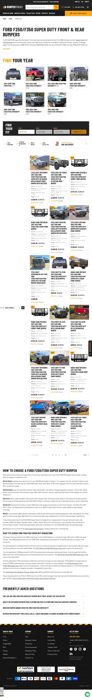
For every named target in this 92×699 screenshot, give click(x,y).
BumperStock (12, 686)
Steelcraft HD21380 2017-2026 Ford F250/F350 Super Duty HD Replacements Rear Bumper (39, 421)
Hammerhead (7, 42)
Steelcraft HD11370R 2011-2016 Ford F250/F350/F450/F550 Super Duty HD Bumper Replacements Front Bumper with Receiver (59, 227)
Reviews (38, 13)
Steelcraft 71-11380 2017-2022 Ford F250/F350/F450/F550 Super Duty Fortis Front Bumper (58, 372)
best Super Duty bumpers (34, 529)
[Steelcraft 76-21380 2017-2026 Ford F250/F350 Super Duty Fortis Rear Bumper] (59, 262)
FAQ (26, 637)
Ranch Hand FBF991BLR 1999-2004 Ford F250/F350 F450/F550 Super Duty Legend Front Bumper (59, 421)
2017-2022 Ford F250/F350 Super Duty (70, 555)
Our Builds (52, 13)
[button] (2, 691)
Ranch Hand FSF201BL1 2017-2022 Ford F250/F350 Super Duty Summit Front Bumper (39, 325)
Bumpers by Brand (8, 13)
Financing (28, 644)
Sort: (2, 308)
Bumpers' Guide (30, 640)
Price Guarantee (31, 647)
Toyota (5, 651)
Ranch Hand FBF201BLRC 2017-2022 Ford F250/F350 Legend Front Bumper (39, 225)
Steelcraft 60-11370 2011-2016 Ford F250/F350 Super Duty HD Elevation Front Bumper (58, 326)
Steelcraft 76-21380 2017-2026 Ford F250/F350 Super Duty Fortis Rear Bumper (58, 275)
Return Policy (30, 654)
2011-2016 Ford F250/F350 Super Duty (49, 548)
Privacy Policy (52, 654)
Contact (87, 1)
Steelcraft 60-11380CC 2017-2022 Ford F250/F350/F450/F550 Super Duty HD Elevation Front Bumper (59, 178)
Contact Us (29, 658)
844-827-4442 (75, 636)
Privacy (82, 686)
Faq (82, 1)
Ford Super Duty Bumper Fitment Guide (20, 572)
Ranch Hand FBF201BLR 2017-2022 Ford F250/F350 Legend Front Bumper (79, 371)
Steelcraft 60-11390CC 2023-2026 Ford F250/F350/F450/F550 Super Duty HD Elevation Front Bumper (79, 422)
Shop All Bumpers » (10, 658)
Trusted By (45, 13)
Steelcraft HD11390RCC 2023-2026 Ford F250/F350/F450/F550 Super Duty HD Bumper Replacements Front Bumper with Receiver (39, 373)
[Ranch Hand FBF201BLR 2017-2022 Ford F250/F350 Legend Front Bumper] (79, 358)
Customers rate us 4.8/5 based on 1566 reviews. (66, 670)
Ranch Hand (80, 40)
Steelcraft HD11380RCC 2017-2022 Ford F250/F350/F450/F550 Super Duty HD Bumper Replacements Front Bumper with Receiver (39, 178)
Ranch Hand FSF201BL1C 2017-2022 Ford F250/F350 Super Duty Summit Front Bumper (79, 176)
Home (4, 19)
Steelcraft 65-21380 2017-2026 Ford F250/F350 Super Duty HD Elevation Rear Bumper (78, 326)
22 (66, 455)
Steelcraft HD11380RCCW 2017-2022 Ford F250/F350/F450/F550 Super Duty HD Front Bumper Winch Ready (39, 277)
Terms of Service (53, 651)
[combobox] (40, 7)
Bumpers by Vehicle (19, 13)
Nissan (5, 654)
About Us (77, 1)
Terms (87, 686)
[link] (40, 455)
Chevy (5, 640)
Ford (10, 19)
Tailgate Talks (30, 13)
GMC (4, 647)
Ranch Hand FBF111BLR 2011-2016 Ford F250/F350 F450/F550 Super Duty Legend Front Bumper (78, 276)
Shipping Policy (30, 651)
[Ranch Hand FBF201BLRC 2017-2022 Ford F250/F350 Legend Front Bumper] (40, 212)
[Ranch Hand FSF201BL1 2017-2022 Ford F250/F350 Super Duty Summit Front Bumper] (40, 312)
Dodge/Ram (7, 644)
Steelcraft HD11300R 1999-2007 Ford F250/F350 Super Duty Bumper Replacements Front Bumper (78, 226)
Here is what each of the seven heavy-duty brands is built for (34, 578)
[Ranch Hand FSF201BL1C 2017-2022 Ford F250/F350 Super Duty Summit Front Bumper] (79, 163)
